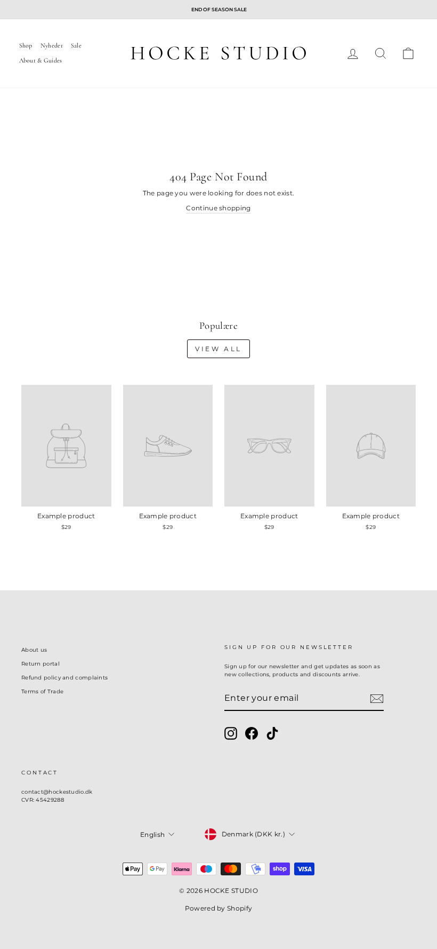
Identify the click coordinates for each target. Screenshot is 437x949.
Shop (26, 45)
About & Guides (40, 60)
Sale (76, 45)
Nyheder (52, 45)
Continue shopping (218, 208)
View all (218, 349)
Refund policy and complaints (64, 677)
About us (34, 649)
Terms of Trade (42, 691)
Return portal (40, 663)
